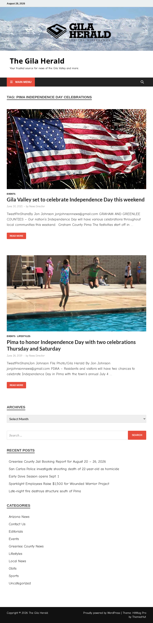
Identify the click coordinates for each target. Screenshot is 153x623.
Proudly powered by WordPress (101, 613)
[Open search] (142, 82)
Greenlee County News (26, 546)
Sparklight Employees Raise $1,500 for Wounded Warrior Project (59, 484)
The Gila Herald (37, 61)
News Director (37, 206)
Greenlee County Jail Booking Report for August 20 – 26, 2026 (57, 462)
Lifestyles (23, 336)
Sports (14, 576)
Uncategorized (20, 583)
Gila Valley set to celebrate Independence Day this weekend (76, 199)
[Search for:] (76, 435)
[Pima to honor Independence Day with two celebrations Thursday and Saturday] (76, 294)
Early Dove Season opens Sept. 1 (34, 476)
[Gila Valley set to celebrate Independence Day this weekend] (76, 150)
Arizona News (19, 517)
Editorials (16, 531)
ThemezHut (139, 617)
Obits (12, 568)
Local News (17, 561)
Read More (15, 235)
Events (11, 194)
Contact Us (17, 524)
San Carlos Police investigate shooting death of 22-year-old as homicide (64, 469)
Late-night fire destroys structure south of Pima (45, 491)
